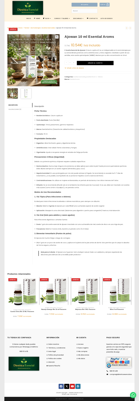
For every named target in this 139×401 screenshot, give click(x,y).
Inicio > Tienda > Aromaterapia (29, 28)
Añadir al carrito (95, 63)
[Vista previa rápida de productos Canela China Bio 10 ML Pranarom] (36, 280)
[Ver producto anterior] (126, 28)
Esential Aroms (75, 79)
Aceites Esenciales (48, 28)
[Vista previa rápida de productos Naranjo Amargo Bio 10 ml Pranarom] (68, 280)
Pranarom (28, 310)
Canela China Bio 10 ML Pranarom (22, 311)
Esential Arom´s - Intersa (94, 77)
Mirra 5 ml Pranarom (117, 309)
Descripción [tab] (13, 105)
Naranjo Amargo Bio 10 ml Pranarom (53, 309)
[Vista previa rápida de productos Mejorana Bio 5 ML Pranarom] (99, 280)
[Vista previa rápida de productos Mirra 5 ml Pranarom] (131, 280)
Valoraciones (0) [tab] (14, 109)
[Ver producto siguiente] (130, 28)
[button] (57, 37)
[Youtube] (72, 386)
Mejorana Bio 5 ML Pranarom (85, 309)
